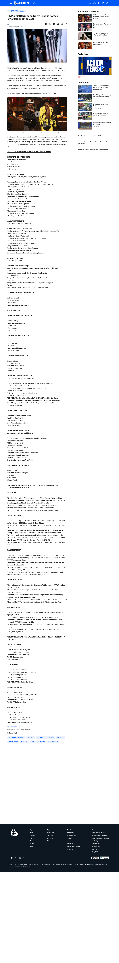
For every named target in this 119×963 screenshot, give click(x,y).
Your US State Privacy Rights (48, 864)
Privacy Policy (13, 864)
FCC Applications (89, 864)
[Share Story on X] (49, 24)
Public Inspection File (78, 864)
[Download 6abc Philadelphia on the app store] (95, 858)
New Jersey (50, 838)
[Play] (95, 66)
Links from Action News (73, 846)
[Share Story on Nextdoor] (57, 24)
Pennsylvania (50, 835)
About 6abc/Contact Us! (99, 832)
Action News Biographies (99, 835)
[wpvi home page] (14, 832)
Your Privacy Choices (22, 864)
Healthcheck (70, 841)
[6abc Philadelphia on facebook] (12, 858)
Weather (32, 835)
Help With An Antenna (98, 852)
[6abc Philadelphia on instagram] (20, 858)
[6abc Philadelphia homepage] (21, 3)
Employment (96, 846)
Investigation (70, 832)
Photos (32, 843)
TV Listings (95, 841)
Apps (31, 846)
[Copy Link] (65, 24)
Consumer (70, 838)
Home (31, 832)
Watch (32, 841)
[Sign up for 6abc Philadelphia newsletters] (24, 858)
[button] (11, 3)
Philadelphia (50, 832)
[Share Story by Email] (61, 24)
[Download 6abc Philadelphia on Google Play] (104, 858)
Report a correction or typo (14, 726)
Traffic (32, 838)
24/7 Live (34, 3)
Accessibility (95, 843)
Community (95, 849)
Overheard (70, 843)
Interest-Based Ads (67, 864)
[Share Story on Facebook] (45, 24)
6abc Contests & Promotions (100, 838)
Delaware (49, 841)
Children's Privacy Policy (34, 864)
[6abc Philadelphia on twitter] (16, 858)
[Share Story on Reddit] (53, 24)
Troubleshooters (71, 835)
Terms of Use (59, 864)
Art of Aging (70, 849)
